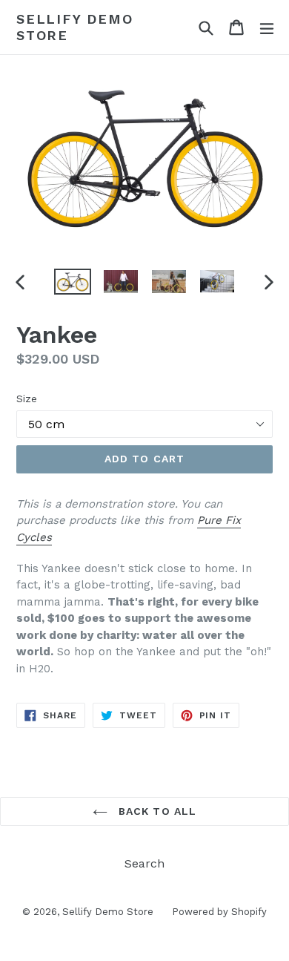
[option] (72, 281)
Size (26, 398)
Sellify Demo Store (74, 27)
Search (144, 863)
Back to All (155, 811)
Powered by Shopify (219, 911)
